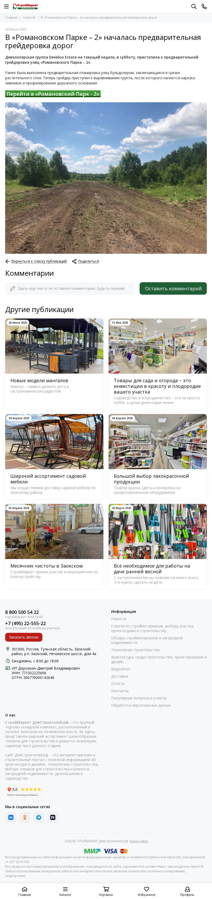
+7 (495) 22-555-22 (25, 623)
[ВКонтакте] (11, 817)
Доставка (119, 676)
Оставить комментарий (173, 288)
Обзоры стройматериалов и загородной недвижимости (147, 640)
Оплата (117, 683)
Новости (29, 17)
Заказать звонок (24, 637)
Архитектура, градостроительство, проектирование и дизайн (159, 659)
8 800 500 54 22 (22, 612)
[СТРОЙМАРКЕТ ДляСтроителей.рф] (25, 6)
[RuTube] (52, 817)
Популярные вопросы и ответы (138, 698)
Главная (11, 17)
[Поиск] (194, 6)
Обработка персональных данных (141, 705)
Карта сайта (139, 841)
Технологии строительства (135, 650)
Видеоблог (121, 669)
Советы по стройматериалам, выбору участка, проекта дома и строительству (152, 628)
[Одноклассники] (25, 817)
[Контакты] (204, 6)
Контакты (119, 690)
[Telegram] (38, 817)
